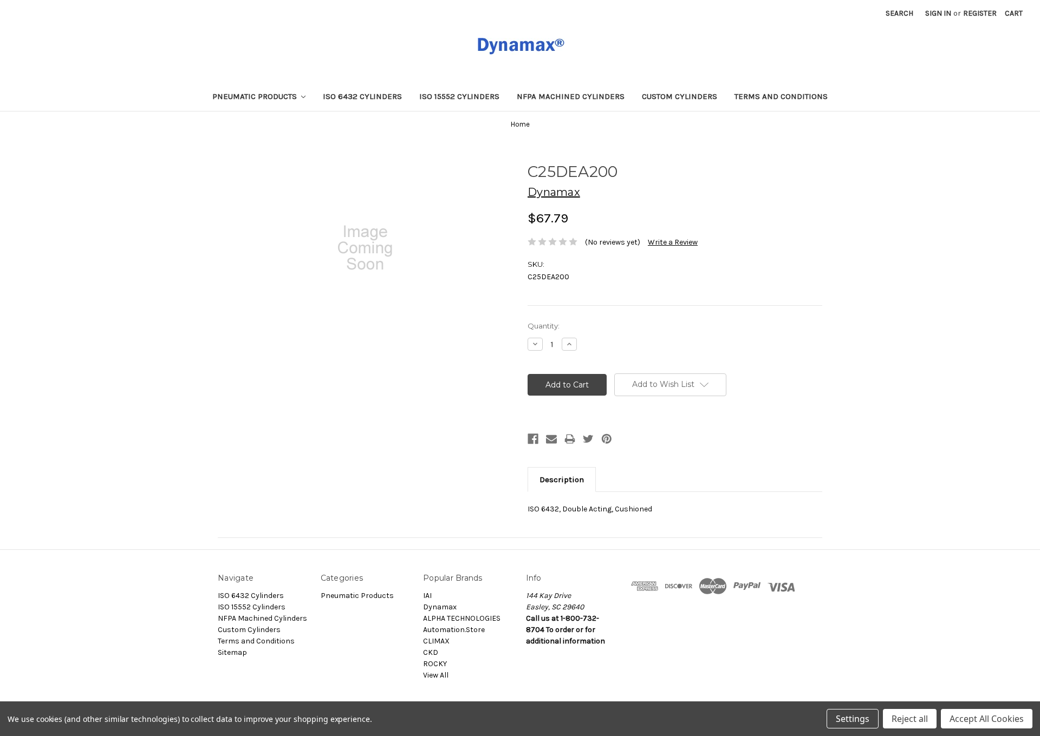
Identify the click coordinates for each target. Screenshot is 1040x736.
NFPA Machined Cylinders (571, 96)
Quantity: (544, 325)
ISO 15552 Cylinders (459, 96)
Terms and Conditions (781, 96)
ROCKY (435, 663)
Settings (852, 719)
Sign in (938, 13)
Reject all (910, 719)
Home (520, 124)
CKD (430, 652)
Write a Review (673, 242)
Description (562, 479)
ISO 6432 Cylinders (362, 96)
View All (435, 675)
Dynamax (440, 607)
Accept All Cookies (987, 719)
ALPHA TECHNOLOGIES (461, 618)
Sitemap (232, 652)
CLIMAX (436, 641)
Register (980, 13)
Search (899, 13)
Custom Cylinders (679, 96)
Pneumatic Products (255, 96)
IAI (427, 595)
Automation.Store (454, 629)
